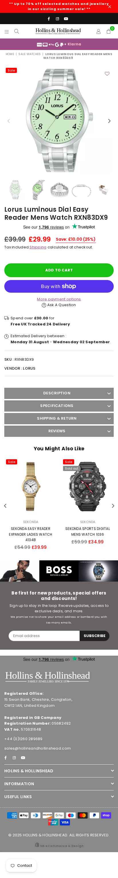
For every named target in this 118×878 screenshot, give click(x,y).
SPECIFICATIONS (56, 405)
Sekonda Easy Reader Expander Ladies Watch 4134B (30, 534)
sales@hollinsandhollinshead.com (37, 748)
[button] (109, 31)
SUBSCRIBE (94, 635)
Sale (11, 70)
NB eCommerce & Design (61, 846)
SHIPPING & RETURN (56, 418)
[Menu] (7, 31)
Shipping (38, 247)
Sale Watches (29, 54)
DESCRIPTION (56, 393)
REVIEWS (57, 431)
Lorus (29, 368)
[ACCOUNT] (99, 31)
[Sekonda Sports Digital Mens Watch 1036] (88, 486)
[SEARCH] (17, 31)
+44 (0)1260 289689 (23, 739)
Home (10, 54)
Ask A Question (61, 305)
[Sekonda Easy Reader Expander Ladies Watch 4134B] (31, 486)
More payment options (59, 299)
